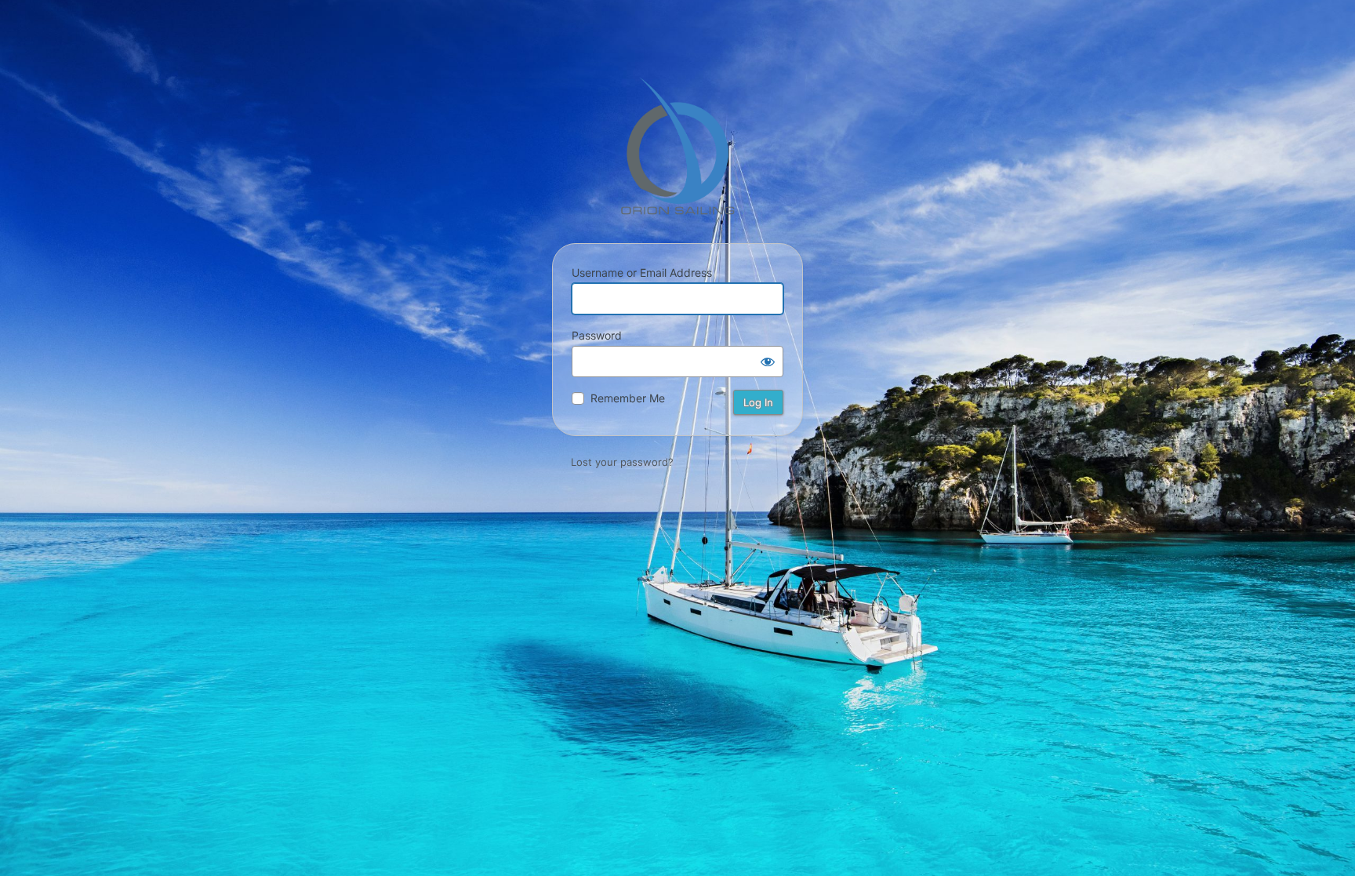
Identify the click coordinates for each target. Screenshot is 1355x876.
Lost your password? (622, 462)
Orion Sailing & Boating (677, 145)
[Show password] (767, 361)
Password (597, 335)
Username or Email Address (642, 272)
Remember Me (627, 398)
